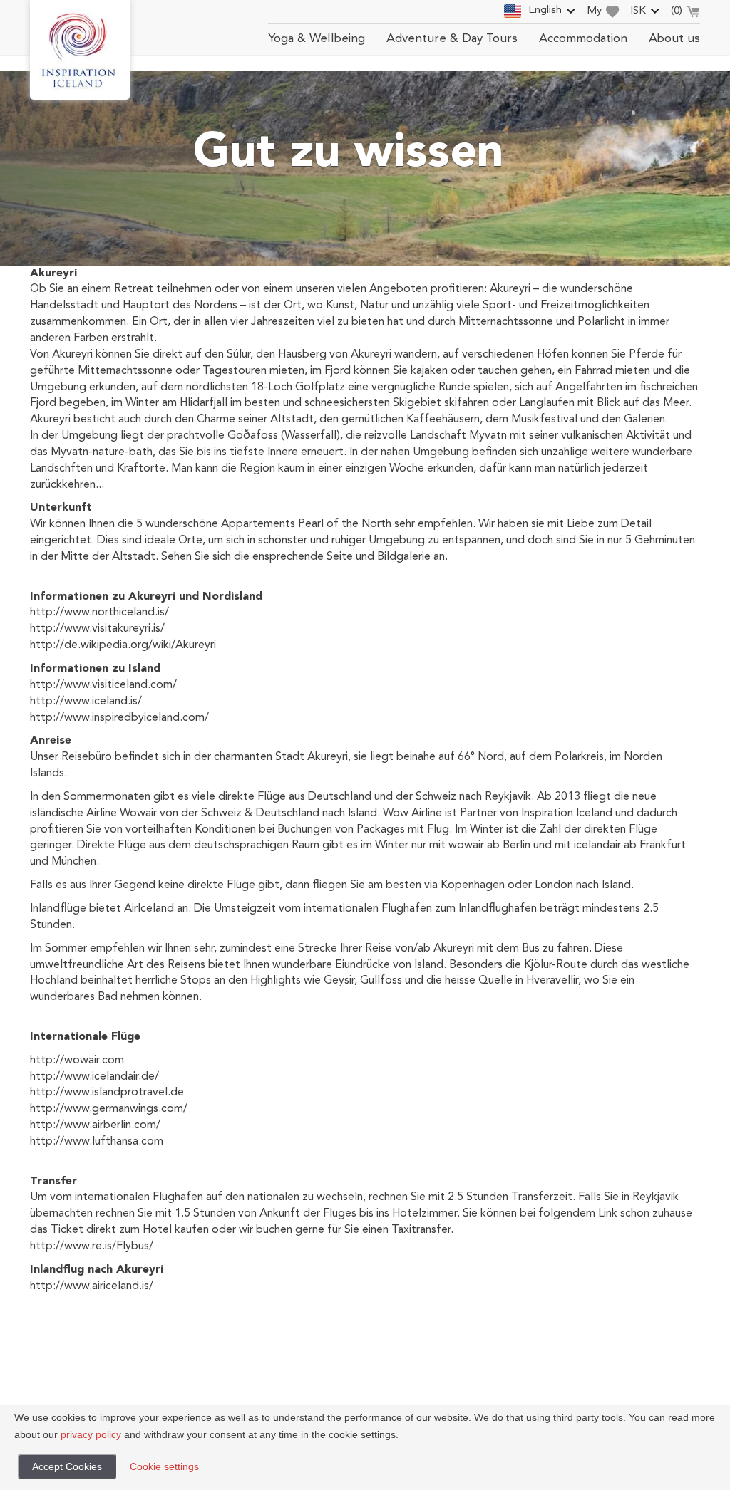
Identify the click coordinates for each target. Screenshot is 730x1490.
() (676, 11)
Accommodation (583, 39)
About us (674, 39)
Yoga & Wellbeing (316, 39)
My (594, 11)
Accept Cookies (67, 1466)
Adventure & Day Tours (452, 39)
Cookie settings (164, 1466)
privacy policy (91, 1434)
